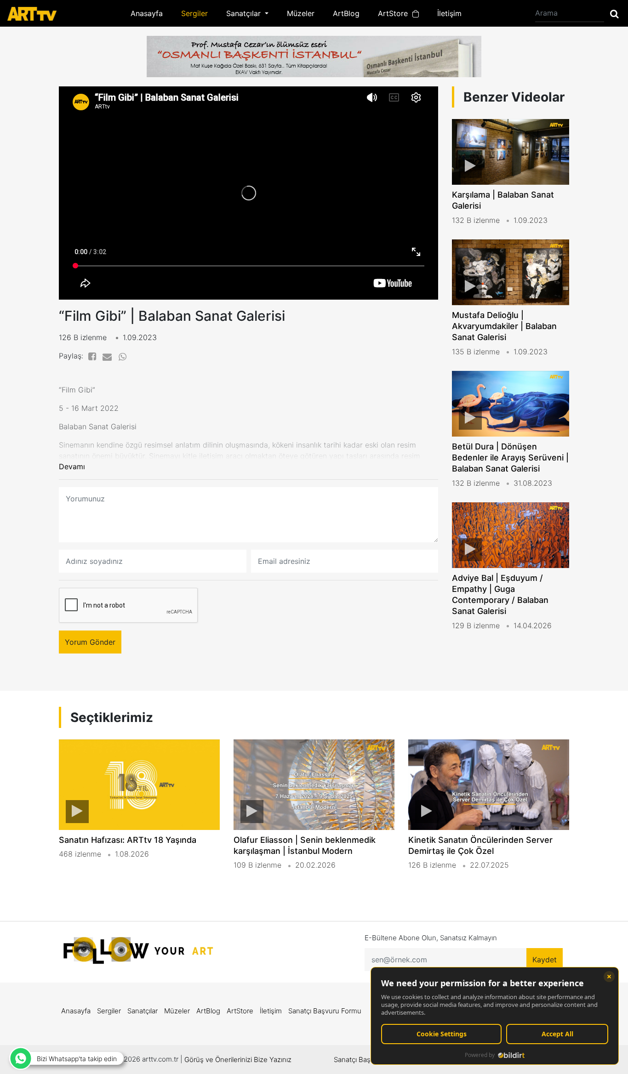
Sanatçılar (142, 1010)
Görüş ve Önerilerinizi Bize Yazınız (237, 1059)
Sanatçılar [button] (244, 13)
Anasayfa (147, 13)
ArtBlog (346, 13)
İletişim (449, 13)
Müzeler (300, 13)
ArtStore (395, 13)
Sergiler (194, 13)
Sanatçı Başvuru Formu (324, 1010)
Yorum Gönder (90, 642)
